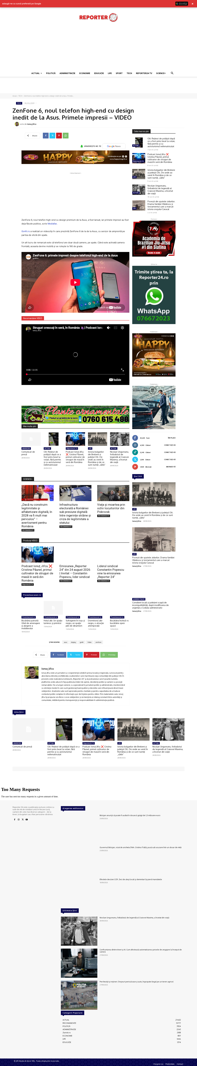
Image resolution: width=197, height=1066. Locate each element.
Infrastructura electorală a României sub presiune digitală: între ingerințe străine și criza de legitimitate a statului (75, 513)
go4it (82, 642)
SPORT (119, 73)
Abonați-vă (171, 467)
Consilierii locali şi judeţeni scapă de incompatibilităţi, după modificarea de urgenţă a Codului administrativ (150, 605)
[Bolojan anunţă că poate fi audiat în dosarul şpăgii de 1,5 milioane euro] (79, 828)
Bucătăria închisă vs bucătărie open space (119, 623)
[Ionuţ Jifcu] (17, 124)
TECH (129, 73)
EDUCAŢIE (99, 73)
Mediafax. (52, 223)
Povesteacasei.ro (32, 595)
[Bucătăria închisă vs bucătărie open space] (119, 608)
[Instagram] (19, 820)
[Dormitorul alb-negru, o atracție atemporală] (97, 608)
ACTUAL (35, 73)
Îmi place (172, 438)
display (73, 642)
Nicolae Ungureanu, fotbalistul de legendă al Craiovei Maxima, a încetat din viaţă (119, 457)
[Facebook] (46, 135)
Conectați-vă (170, 445)
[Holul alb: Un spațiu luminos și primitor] (53, 608)
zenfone (98, 642)
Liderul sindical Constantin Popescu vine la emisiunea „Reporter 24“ (110, 571)
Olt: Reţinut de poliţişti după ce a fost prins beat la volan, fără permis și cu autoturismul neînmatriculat (52, 458)
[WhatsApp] (66, 135)
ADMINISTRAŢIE (67, 73)
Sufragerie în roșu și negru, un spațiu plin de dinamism (75, 623)
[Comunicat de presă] (31, 439)
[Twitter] (52, 135)
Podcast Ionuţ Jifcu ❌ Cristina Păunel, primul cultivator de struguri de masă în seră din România (75, 457)
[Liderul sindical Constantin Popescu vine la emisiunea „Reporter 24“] (113, 554)
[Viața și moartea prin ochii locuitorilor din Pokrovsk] (113, 493)
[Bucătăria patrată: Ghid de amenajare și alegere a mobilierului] (31, 608)
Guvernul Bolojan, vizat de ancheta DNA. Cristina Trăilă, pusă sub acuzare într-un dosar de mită (140, 847)
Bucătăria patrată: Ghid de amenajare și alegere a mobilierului (30, 624)
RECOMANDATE (27, 530)
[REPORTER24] (98, 17)
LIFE (110, 73)
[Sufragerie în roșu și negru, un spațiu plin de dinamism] (75, 608)
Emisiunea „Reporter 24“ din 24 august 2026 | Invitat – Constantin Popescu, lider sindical (74, 571)
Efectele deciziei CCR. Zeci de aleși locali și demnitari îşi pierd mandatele (131, 879)
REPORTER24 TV (144, 73)
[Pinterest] (59, 135)
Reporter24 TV (72, 448)
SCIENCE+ (161, 73)
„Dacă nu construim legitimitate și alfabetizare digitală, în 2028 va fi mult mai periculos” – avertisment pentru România (36, 515)
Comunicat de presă (28, 453)
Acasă (15, 96)
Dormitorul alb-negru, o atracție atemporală (96, 623)
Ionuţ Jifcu (31, 124)
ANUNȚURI (26, 448)
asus (65, 642)
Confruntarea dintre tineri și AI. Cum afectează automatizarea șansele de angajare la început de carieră (141, 950)
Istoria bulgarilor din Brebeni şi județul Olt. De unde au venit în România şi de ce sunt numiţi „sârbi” (96, 458)
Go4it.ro (25, 231)
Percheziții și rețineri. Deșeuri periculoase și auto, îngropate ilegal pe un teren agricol (136, 981)
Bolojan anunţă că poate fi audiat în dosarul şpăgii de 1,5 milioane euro (130, 815)
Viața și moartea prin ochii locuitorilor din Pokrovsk (111, 508)
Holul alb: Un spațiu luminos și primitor (53, 622)
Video (89, 642)
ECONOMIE (84, 73)
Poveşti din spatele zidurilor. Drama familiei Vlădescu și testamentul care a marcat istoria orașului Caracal (161, 205)
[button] (172, 73)
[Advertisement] (98, 48)
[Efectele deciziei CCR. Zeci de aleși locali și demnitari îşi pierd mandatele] (79, 892)
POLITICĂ (51, 73)
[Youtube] (27, 820)
